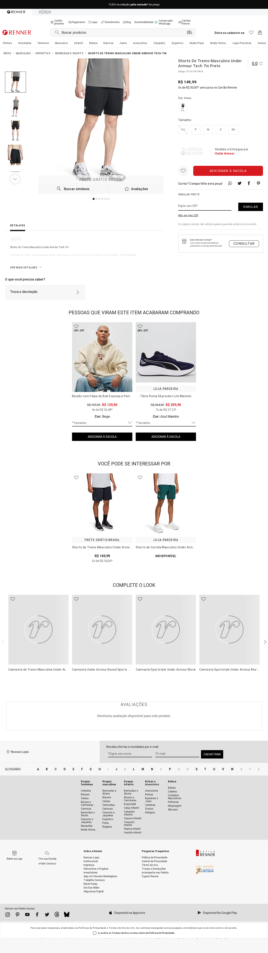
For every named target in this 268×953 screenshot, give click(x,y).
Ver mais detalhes (23, 267)
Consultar (244, 244)
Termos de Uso (117, 928)
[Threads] (56, 915)
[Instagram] (7, 915)
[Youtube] (27, 915)
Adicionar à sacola (228, 171)
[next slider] (2, 641)
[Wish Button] (183, 171)
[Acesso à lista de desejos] (251, 34)
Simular (250, 207)
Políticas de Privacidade (92, 928)
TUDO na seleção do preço (134, 4)
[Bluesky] (66, 915)
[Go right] (15, 179)
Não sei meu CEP (188, 215)
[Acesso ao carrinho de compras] (260, 34)
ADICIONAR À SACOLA (102, 436)
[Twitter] (47, 915)
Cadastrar (212, 754)
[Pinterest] (17, 915)
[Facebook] (37, 915)
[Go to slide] (94, 199)
